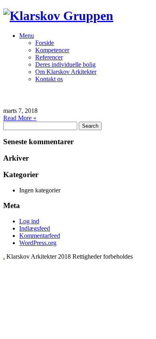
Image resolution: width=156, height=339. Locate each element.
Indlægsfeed (34, 228)
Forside (44, 42)
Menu (26, 35)
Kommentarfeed (39, 235)
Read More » (19, 117)
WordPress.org (37, 242)
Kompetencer (52, 50)
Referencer (49, 57)
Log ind (29, 221)
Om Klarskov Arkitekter (65, 71)
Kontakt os (49, 79)
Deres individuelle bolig (65, 64)
